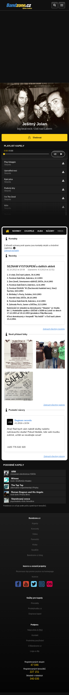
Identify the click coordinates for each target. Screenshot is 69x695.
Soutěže (35, 550)
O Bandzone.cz (35, 646)
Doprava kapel (35, 614)
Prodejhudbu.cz (35, 608)
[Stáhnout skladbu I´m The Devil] (63, 198)
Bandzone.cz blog (35, 555)
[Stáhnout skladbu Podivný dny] (63, 189)
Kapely (35, 523)
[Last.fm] (49, 584)
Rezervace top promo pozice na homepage (35, 571)
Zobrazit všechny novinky (54, 329)
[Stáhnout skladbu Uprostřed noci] (63, 172)
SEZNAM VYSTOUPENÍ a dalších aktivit (31, 266)
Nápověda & (35, 630)
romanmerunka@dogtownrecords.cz (25, 444)
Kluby (34, 545)
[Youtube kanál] (26, 584)
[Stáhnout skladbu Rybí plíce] (63, 181)
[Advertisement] (34, 46)
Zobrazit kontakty (11, 250)
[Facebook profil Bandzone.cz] (18, 584)
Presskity (35, 603)
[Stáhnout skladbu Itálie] (63, 207)
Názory (50, 231)
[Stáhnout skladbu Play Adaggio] (63, 163)
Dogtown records (23, 420)
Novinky (16, 231)
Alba (40, 231)
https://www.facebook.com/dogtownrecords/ (29, 441)
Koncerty (35, 529)
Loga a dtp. (35, 651)
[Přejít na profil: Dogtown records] (10, 422)
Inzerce (35, 577)
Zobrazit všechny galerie (54, 405)
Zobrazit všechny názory (54, 456)
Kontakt (35, 635)
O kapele (29, 231)
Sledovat (37, 137)
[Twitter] (34, 584)
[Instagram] (42, 584)
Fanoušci (35, 539)
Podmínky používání (35, 640)
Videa (35, 534)
